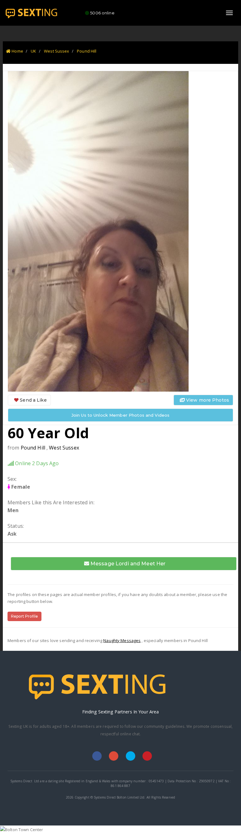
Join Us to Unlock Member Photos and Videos (120, 415)
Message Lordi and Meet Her (127, 564)
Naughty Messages (122, 640)
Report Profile (24, 616)
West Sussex (56, 51)
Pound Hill (86, 51)
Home (17, 51)
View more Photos (207, 400)
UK (33, 51)
